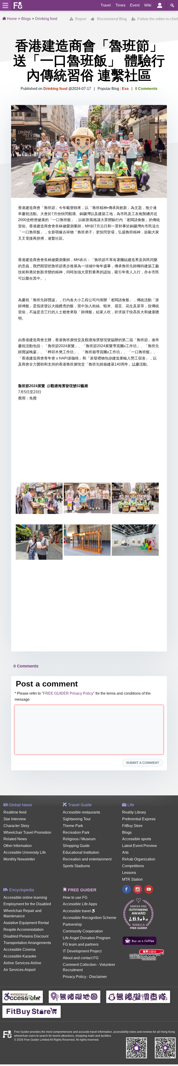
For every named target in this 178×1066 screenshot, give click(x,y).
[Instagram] (137, 890)
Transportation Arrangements (27, 943)
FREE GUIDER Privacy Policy (68, 693)
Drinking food (46, 19)
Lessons (129, 873)
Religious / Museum (79, 839)
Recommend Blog (110, 19)
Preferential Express (139, 819)
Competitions (133, 866)
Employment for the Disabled (27, 904)
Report (79, 19)
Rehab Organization (138, 859)
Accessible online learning (25, 897)
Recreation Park (76, 832)
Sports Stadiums (76, 866)
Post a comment (47, 683)
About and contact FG (81, 958)
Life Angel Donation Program (86, 938)
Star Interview (14, 819)
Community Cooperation (83, 931)
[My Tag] (156, 114)
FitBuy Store (132, 826)
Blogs (26, 19)
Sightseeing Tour (77, 819)
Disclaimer (98, 977)
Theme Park (73, 826)
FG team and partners (81, 944)
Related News (15, 839)
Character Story (16, 826)
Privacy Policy (74, 977)
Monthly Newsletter (19, 859)
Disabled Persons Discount (25, 936)
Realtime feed (14, 812)
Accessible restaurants (81, 812)
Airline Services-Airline (22, 963)
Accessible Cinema (19, 950)
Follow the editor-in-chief (157, 19)
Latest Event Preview (139, 846)
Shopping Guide (76, 846)
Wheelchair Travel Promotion (27, 832)
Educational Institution (81, 852)
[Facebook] (126, 890)
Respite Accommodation (23, 930)
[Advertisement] (89, 443)
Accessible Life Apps (80, 904)
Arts (125, 852)
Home (11, 19)
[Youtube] (148, 890)
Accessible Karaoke (19, 956)
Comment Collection (79, 965)
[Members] (159, 5)
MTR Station (132, 879)
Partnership (72, 924)
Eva (125, 89)
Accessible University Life (24, 852)
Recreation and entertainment (87, 859)
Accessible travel (77, 911)
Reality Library (134, 812)
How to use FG (75, 897)
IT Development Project (82, 951)
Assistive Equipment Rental (26, 923)
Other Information (17, 846)
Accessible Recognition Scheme (89, 918)
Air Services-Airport (19, 970)
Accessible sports (136, 839)
